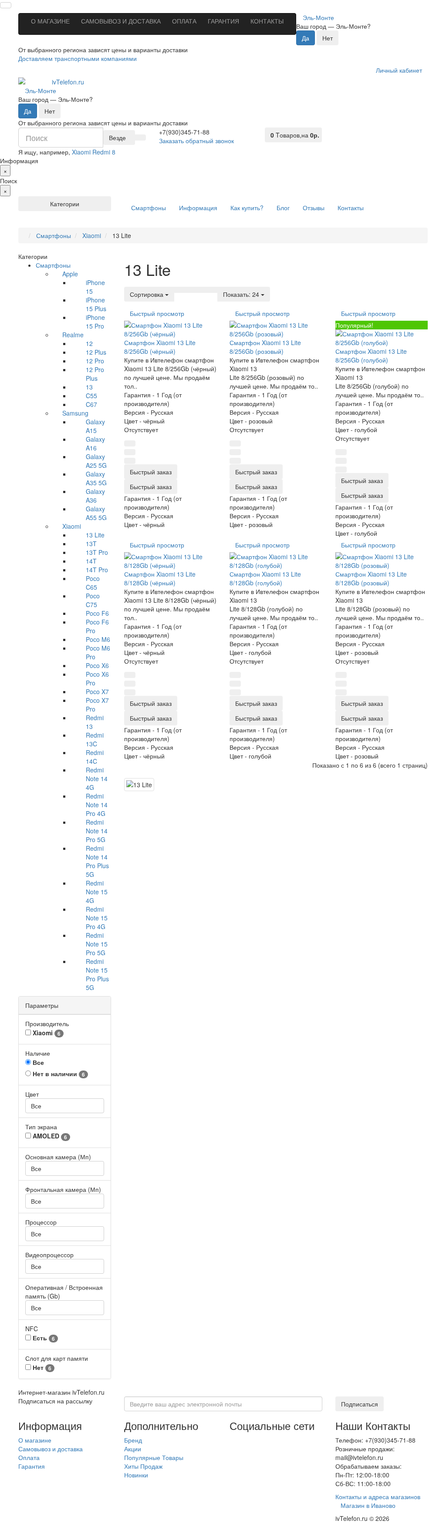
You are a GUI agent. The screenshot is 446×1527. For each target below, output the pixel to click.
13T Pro (97, 552)
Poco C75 (93, 600)
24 (242, 294)
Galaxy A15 (95, 426)
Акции (132, 1448)
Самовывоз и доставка (50, 1448)
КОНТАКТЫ (267, 21)
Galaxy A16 (95, 443)
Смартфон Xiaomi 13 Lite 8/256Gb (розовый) (265, 347)
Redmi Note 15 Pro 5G (97, 944)
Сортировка (147, 294)
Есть (43, 1337)
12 (89, 343)
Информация (198, 207)
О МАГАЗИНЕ (50, 21)
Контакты (351, 207)
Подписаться (359, 1403)
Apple (70, 273)
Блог (283, 207)
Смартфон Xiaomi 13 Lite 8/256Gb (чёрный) (160, 347)
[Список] (179, 290)
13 (89, 387)
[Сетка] (190, 290)
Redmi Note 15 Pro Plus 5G (97, 974)
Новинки (136, 1474)
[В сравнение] (129, 461)
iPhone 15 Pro (95, 321)
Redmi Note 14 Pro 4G (97, 805)
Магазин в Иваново (368, 1505)
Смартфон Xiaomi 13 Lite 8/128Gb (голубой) (265, 578)
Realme (73, 334)
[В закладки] (129, 443)
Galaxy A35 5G (96, 478)
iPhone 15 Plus (96, 304)
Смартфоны (148, 207)
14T (91, 561)
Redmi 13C (95, 739)
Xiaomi (71, 526)
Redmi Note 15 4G (97, 892)
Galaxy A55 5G (96, 513)
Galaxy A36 (95, 495)
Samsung (75, 413)
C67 (91, 404)
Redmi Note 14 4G (97, 778)
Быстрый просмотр (157, 313)
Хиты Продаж (143, 1466)
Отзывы (313, 207)
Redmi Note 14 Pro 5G (97, 831)
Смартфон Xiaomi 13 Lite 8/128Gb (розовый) (371, 578)
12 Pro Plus (95, 374)
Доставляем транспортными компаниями (77, 58)
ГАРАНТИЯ (223, 21)
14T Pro (97, 569)
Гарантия (31, 1466)
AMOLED (49, 1136)
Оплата (29, 1457)
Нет (41, 1367)
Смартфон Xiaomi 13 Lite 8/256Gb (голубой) (371, 355)
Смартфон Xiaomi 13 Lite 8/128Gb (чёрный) (160, 578)
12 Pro (95, 360)
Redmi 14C (95, 756)
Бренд (133, 1440)
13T (91, 543)
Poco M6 (98, 639)
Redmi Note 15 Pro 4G (97, 918)
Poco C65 (93, 582)
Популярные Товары (153, 1457)
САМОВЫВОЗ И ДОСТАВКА (121, 21)
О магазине (34, 1440)
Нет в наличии (58, 1073)
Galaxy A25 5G (96, 461)
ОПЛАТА (184, 21)
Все (37, 1062)
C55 (91, 395)
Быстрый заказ (151, 486)
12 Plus (96, 352)
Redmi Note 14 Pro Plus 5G (97, 861)
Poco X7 (97, 691)
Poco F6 (97, 613)
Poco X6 (97, 665)
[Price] (212, 290)
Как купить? (247, 207)
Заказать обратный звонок (196, 140)
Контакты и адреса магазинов (377, 1496)
